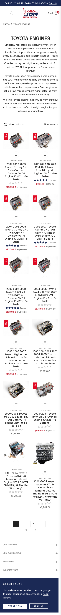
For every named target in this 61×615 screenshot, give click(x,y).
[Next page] (35, 530)
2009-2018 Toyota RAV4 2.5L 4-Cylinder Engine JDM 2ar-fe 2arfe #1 (45, 418)
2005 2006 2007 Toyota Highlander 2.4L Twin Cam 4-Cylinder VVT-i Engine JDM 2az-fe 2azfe (16, 359)
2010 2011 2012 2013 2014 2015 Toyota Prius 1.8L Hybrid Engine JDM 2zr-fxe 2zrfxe (45, 170)
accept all (15, 606)
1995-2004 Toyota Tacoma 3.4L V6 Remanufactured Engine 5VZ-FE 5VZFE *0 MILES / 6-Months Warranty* (16, 481)
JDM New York (16, 161)
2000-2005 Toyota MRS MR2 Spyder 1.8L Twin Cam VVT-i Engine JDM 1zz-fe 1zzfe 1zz (16, 419)
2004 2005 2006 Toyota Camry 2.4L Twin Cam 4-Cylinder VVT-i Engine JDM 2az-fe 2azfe (16, 234)
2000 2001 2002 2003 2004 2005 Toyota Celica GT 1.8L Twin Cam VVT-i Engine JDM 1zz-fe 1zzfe (45, 357)
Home (6, 24)
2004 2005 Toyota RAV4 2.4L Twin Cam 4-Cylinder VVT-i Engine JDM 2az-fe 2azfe (45, 295)
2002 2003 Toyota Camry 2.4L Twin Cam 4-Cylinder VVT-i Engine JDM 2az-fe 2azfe (45, 232)
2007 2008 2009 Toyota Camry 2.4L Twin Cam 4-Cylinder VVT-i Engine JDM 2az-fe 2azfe (16, 172)
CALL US (53, 3)
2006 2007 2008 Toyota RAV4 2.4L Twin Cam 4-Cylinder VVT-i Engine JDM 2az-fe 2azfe (16, 296)
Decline (39, 606)
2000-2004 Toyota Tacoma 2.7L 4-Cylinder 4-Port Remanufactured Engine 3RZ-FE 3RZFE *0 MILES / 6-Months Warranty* (45, 490)
